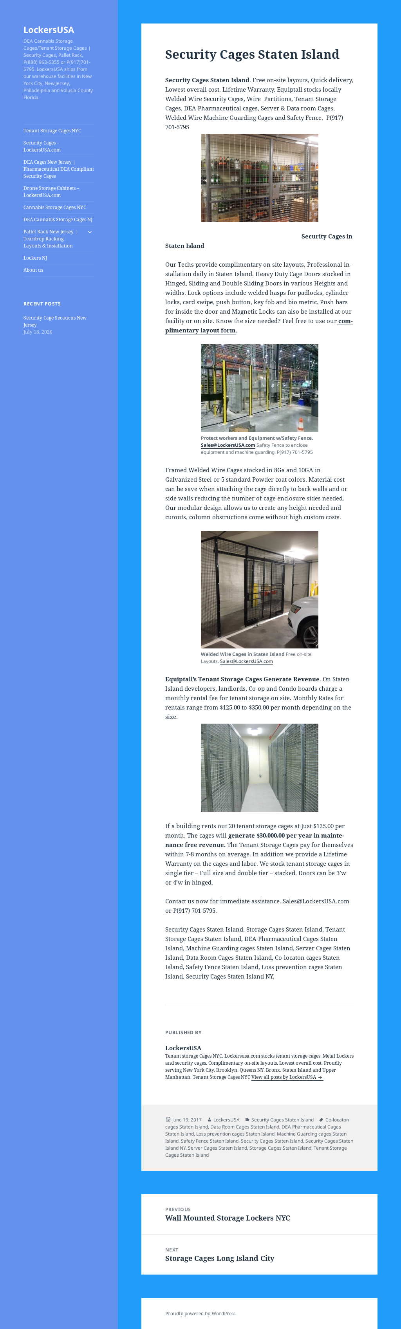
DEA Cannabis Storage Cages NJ (57, 219)
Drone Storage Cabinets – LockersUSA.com (51, 192)
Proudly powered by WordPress (200, 1313)
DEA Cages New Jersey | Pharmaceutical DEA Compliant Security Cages (58, 169)
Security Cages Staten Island (282, 1119)
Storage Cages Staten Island (280, 1148)
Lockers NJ (35, 258)
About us (33, 270)
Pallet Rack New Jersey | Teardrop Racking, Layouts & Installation (50, 238)
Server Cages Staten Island (217, 1148)
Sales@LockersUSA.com (228, 445)
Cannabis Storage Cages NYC (54, 207)
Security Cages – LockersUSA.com (42, 146)
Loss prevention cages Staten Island (235, 1133)
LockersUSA (48, 29)
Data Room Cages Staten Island (244, 1126)
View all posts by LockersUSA (284, 1077)
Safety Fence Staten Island (209, 1141)
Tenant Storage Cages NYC (52, 130)
